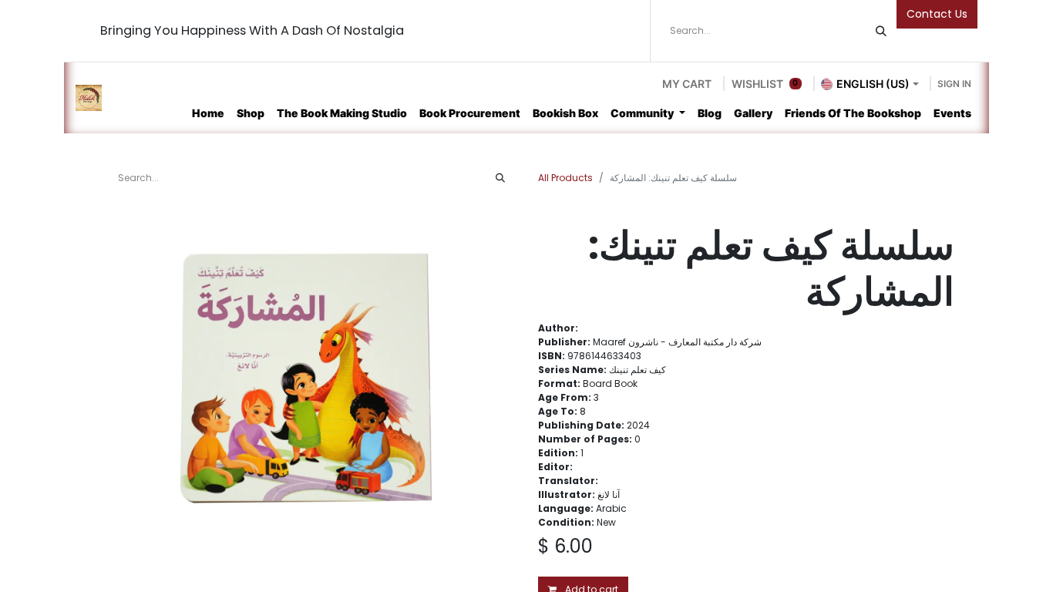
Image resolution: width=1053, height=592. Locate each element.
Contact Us (937, 14)
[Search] (881, 31)
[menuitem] (208, 113)
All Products (565, 177)
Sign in (954, 83)
